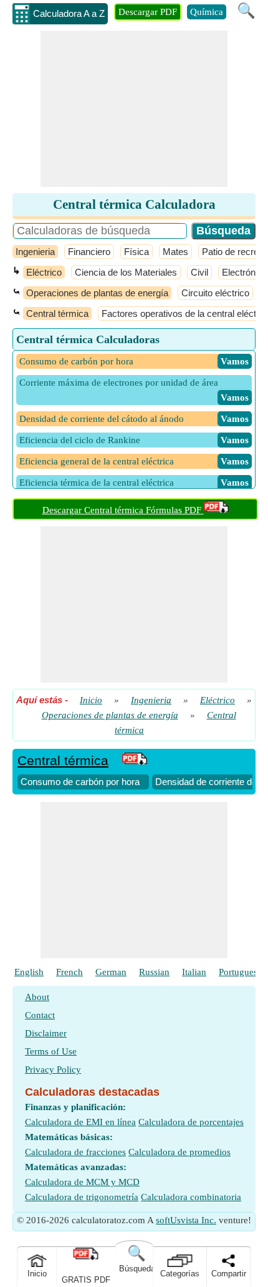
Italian (194, 972)
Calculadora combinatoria (191, 1197)
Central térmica (57, 313)
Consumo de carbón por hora (80, 781)
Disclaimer (46, 1033)
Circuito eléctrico (215, 293)
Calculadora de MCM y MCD (82, 1182)
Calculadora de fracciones (75, 1152)
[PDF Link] (134, 760)
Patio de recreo (233, 251)
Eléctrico (44, 272)
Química (206, 12)
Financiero (89, 251)
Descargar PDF (147, 12)
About (37, 997)
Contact (40, 1015)
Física (136, 251)
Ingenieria (35, 251)
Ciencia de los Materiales (126, 272)
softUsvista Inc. (186, 1220)
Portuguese (240, 972)
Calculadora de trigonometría (81, 1197)
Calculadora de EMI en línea (80, 1122)
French (69, 972)
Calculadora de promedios (179, 1152)
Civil (199, 272)
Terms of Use (51, 1051)
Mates (175, 251)
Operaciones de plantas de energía (97, 293)
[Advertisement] (134, 109)
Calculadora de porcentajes (191, 1122)
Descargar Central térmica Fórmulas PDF (123, 510)
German (111, 972)
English (29, 972)
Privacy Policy (53, 1069)
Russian (154, 972)
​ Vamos (235, 361)
